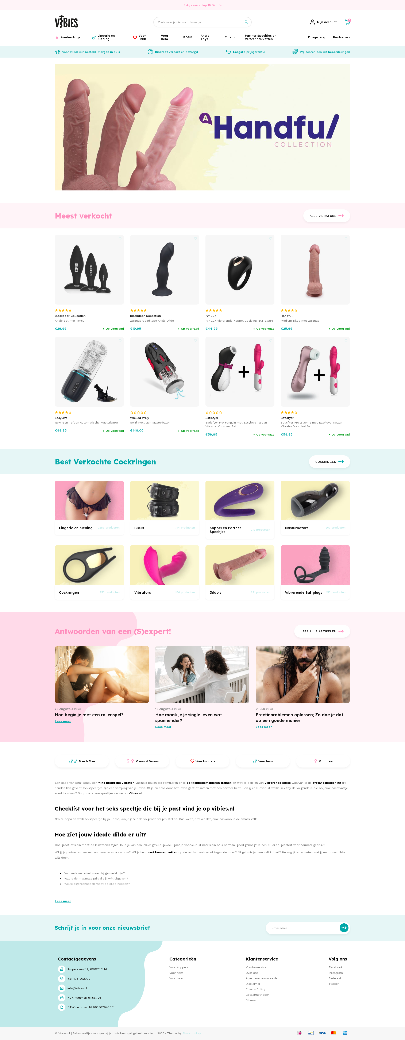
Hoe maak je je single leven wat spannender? (188, 717)
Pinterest (335, 978)
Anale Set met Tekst (69, 320)
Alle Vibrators (323, 215)
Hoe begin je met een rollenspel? (89, 714)
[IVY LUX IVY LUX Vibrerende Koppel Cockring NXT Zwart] (240, 270)
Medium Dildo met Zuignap (300, 320)
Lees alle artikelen (318, 631)
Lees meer (63, 721)
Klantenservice (256, 967)
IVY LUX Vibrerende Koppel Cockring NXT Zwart (239, 320)
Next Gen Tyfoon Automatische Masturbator (86, 422)
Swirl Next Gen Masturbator (150, 422)
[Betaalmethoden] (299, 1033)
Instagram (336, 972)
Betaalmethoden (258, 994)
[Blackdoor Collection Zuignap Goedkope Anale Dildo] (164, 270)
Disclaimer (253, 983)
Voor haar (176, 978)
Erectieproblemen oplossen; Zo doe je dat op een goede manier (299, 717)
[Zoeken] (246, 22)
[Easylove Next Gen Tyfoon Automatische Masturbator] (89, 372)
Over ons (252, 972)
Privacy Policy (255, 989)
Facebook (336, 967)
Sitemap (252, 1000)
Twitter (334, 983)
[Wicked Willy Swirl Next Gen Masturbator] (164, 372)
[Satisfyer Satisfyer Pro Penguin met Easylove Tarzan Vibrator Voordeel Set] (240, 372)
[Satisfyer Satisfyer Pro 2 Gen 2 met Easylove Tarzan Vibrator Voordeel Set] (315, 372)
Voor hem (176, 972)
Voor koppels (178, 967)
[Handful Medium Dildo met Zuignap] (315, 270)
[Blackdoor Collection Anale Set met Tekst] (89, 270)
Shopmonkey (191, 1033)
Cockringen (325, 461)
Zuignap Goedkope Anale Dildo (152, 320)
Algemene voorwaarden (262, 978)
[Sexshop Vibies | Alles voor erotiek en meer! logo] (66, 27)
